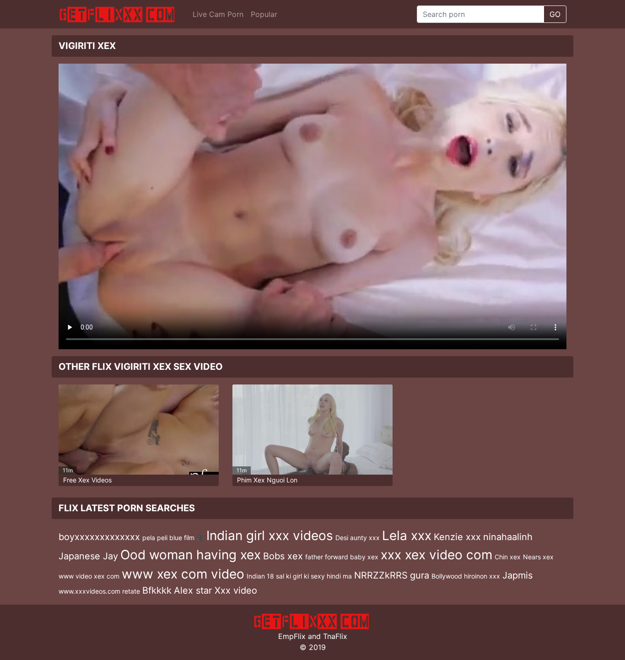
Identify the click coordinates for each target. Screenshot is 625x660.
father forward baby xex (341, 557)
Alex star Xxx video (215, 590)
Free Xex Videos (87, 480)
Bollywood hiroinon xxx (465, 576)
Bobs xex (283, 556)
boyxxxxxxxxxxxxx (99, 536)
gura (419, 575)
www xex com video (183, 574)
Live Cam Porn (218, 14)
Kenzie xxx (457, 536)
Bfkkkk (157, 590)
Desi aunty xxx (357, 537)
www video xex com (89, 576)
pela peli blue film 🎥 (173, 537)
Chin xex (508, 557)
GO (555, 14)
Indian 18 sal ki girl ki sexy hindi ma (299, 576)
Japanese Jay (88, 556)
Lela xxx (406, 535)
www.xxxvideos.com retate (99, 591)
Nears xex (538, 557)
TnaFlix (335, 636)
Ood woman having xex (190, 555)
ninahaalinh (508, 536)
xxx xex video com (436, 555)
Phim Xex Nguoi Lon (267, 480)
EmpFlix (292, 636)
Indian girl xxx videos (269, 535)
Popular (264, 14)
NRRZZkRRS (381, 575)
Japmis (517, 575)
